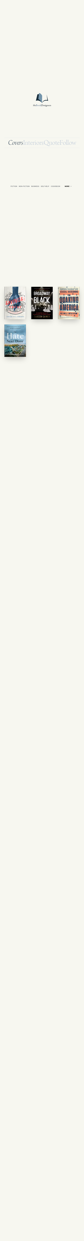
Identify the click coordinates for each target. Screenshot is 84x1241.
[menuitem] (15, 143)
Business (35, 186)
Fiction (14, 186)
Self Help (45, 186)
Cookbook (55, 186)
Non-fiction (24, 186)
